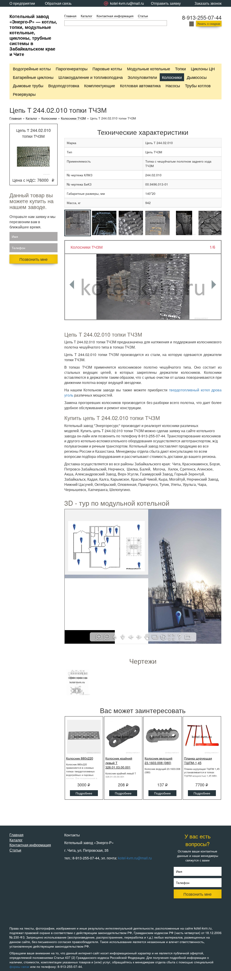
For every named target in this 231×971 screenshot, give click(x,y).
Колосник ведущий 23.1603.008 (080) (158, 760)
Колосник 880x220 (79, 758)
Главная (70, 16)
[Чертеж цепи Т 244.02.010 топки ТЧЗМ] (77, 682)
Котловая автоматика (140, 85)
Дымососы (197, 77)
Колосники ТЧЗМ (73, 118)
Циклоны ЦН (203, 68)
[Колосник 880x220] (84, 737)
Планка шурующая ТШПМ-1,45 (198, 760)
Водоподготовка (63, 85)
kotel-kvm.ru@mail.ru (135, 858)
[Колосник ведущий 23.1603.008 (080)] (162, 737)
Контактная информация (115, 16)
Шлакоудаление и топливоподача (90, 77)
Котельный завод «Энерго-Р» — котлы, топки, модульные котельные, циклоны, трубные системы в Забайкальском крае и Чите (33, 35)
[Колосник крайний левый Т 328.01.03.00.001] (123, 737)
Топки (180, 68)
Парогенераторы (72, 68)
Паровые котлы (107, 68)
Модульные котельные (148, 68)
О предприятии (22, 3)
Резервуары (24, 94)
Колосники (172, 77)
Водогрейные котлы (32, 68)
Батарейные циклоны (33, 77)
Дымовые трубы (28, 85)
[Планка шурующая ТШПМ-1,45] (202, 737)
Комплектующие (99, 85)
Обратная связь (58, 3)
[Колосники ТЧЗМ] (143, 286)
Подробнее (84, 793)
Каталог (86, 16)
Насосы (173, 85)
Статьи (143, 16)
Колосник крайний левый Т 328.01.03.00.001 (118, 762)
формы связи (19, 966)
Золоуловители (142, 77)
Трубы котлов (198, 85)
